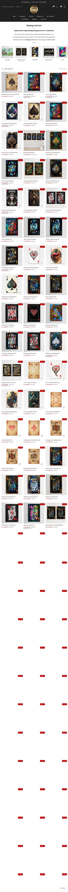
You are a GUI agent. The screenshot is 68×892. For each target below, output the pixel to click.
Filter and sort (9, 69)
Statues (43, 19)
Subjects (40, 16)
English (18, 6)
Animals (34, 19)
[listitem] (34, 2)
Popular (22, 16)
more (34, 42)
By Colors (50, 16)
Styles (31, 16)
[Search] (57, 7)
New (14, 16)
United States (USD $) (8, 6)
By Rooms (25, 19)
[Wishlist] (53, 7)
